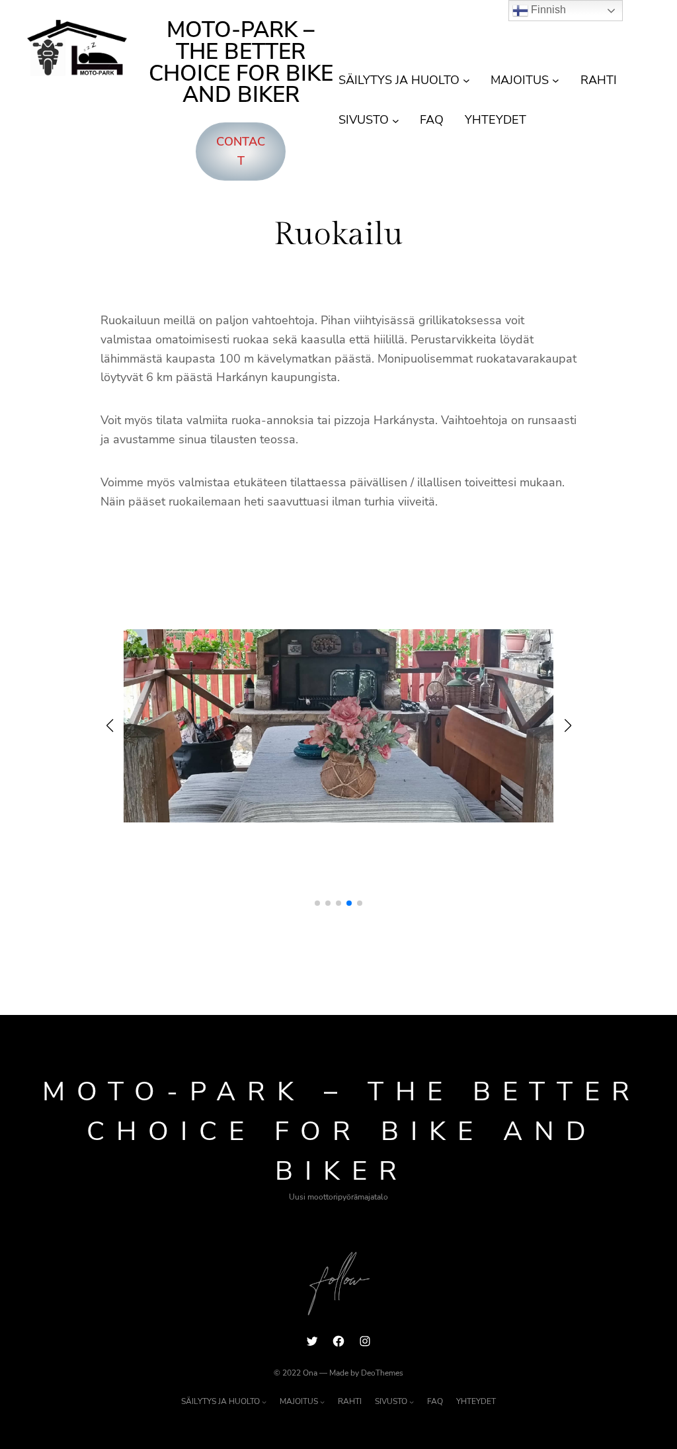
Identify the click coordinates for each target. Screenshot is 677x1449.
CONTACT (240, 151)
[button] (317, 903)
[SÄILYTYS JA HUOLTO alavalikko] (466, 80)
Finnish (547, 9)
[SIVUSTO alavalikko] (395, 120)
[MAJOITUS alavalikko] (555, 80)
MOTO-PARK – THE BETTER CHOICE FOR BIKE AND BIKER (241, 62)
